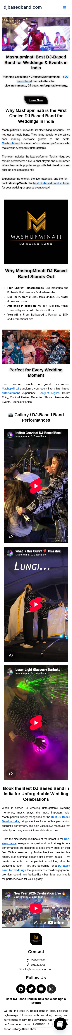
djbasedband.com (23, 7)
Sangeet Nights (49, 393)
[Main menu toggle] (64, 7)
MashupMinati (10, 388)
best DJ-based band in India (51, 183)
